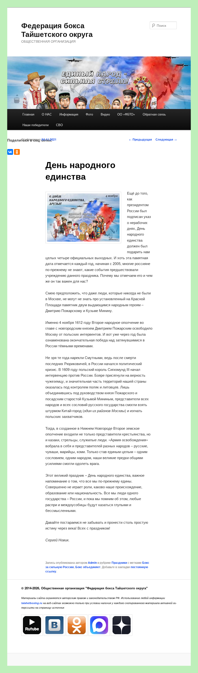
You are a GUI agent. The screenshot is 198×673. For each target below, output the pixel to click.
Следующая (166, 139)
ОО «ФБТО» (126, 114)
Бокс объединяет (87, 567)
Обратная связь (154, 114)
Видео (105, 114)
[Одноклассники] (17, 152)
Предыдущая (140, 139)
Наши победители (35, 124)
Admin (92, 562)
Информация (68, 114)
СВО (59, 124)
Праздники (119, 562)
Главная (28, 114)
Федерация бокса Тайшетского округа (57, 29)
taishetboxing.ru (31, 603)
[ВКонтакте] (10, 152)
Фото (89, 114)
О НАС (47, 114)
